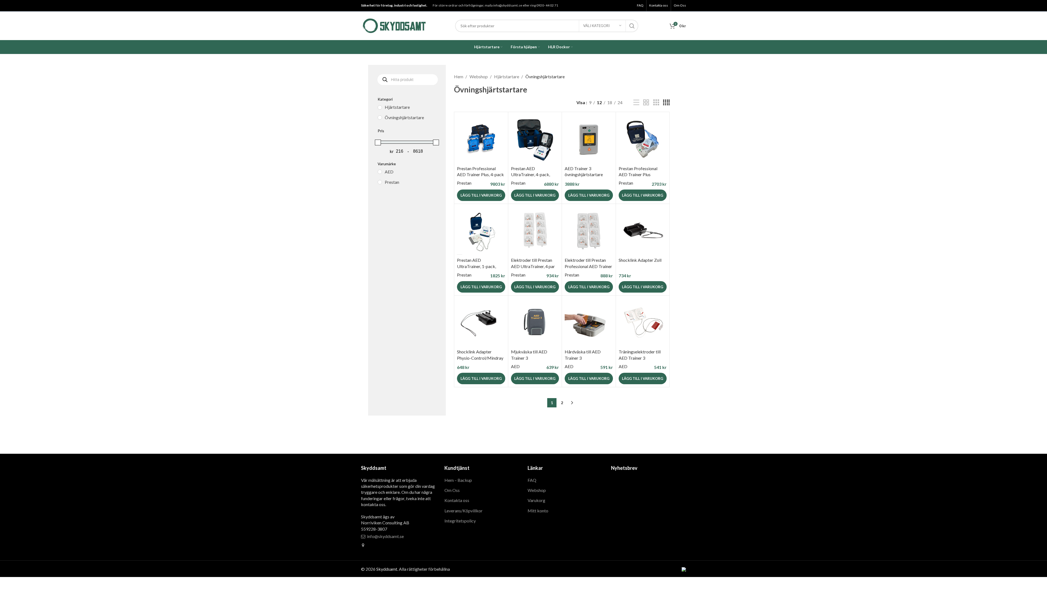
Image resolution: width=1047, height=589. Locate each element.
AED (515, 366)
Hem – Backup (458, 480)
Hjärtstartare (507, 76)
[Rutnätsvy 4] (666, 103)
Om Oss (452, 490)
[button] (481, 195)
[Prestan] (380, 182)
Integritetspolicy (460, 520)
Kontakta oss (456, 500)
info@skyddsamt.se (385, 536)
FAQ (532, 480)
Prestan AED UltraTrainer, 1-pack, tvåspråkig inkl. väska (477, 266)
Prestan (464, 182)
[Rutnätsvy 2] (646, 103)
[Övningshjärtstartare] (380, 117)
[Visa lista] (636, 103)
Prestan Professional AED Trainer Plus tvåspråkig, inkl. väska (639, 174)
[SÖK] (632, 26)
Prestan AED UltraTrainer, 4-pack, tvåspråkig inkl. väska (531, 174)
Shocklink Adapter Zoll (640, 260)
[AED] (380, 172)
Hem (459, 76)
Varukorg (536, 500)
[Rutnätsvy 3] (656, 103)
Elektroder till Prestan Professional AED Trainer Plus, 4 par (588, 266)
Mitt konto (538, 510)
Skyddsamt (386, 569)
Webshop (479, 76)
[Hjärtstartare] (380, 107)
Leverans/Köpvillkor (463, 510)
